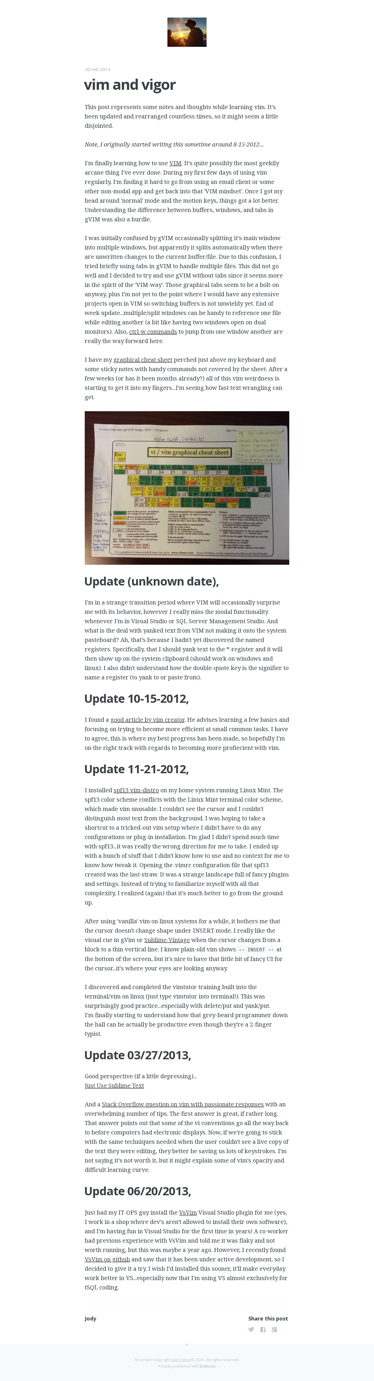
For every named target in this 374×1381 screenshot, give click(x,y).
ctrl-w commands (153, 331)
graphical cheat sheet (142, 360)
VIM (175, 163)
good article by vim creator (147, 720)
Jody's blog (180, 1359)
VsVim (188, 1212)
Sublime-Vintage (167, 940)
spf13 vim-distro (136, 790)
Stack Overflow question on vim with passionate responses (183, 1104)
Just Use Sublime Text (114, 1085)
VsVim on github (107, 1259)
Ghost (209, 1366)
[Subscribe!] (187, 1345)
